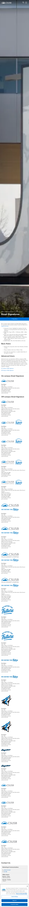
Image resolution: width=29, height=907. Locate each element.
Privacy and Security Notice (21, 893)
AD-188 (5, 871)
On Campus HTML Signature (7, 368)
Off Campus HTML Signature (7, 370)
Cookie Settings (14, 896)
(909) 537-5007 (7, 870)
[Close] (27, 886)
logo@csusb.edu (4, 326)
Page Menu (15, 319)
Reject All (14, 900)
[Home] (6, 3)
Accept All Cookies (14, 904)
